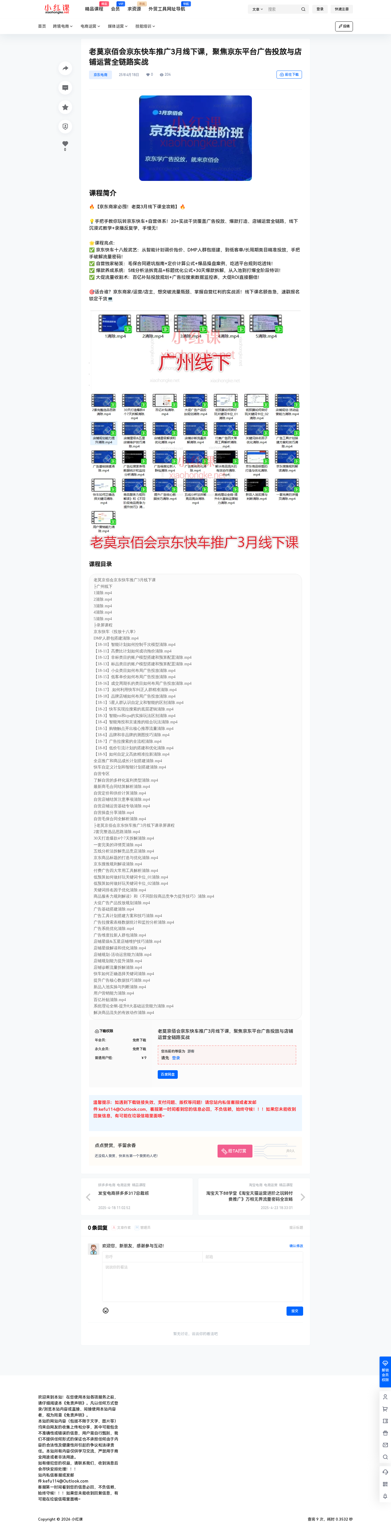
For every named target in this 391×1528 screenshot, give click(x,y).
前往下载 (292, 75)
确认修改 (296, 1246)
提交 (294, 1311)
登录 (320, 9)
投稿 (346, 26)
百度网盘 (168, 1074)
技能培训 (143, 26)
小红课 (76, 1519)
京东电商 (100, 75)
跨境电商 (61, 26)
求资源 (134, 7)
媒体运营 (116, 26)
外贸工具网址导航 (167, 7)
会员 (115, 7)
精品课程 (94, 7)
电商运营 (88, 26)
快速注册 (342, 9)
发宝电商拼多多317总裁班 (123, 1193)
